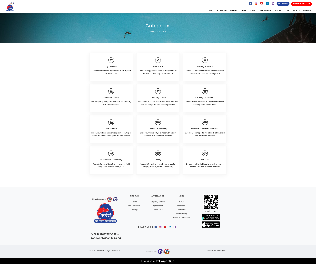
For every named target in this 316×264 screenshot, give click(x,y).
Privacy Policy (181, 213)
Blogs (252, 10)
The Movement (134, 206)
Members (233, 10)
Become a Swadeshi (301, 4)
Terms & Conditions (181, 217)
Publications (265, 10)
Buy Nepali (283, 4)
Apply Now (158, 209)
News (243, 10)
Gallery (278, 10)
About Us (221, 10)
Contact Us (181, 209)
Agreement (158, 206)
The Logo (134, 209)
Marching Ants (221, 250)
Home (211, 10)
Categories (162, 31)
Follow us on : (146, 227)
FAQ (287, 10)
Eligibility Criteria (302, 10)
